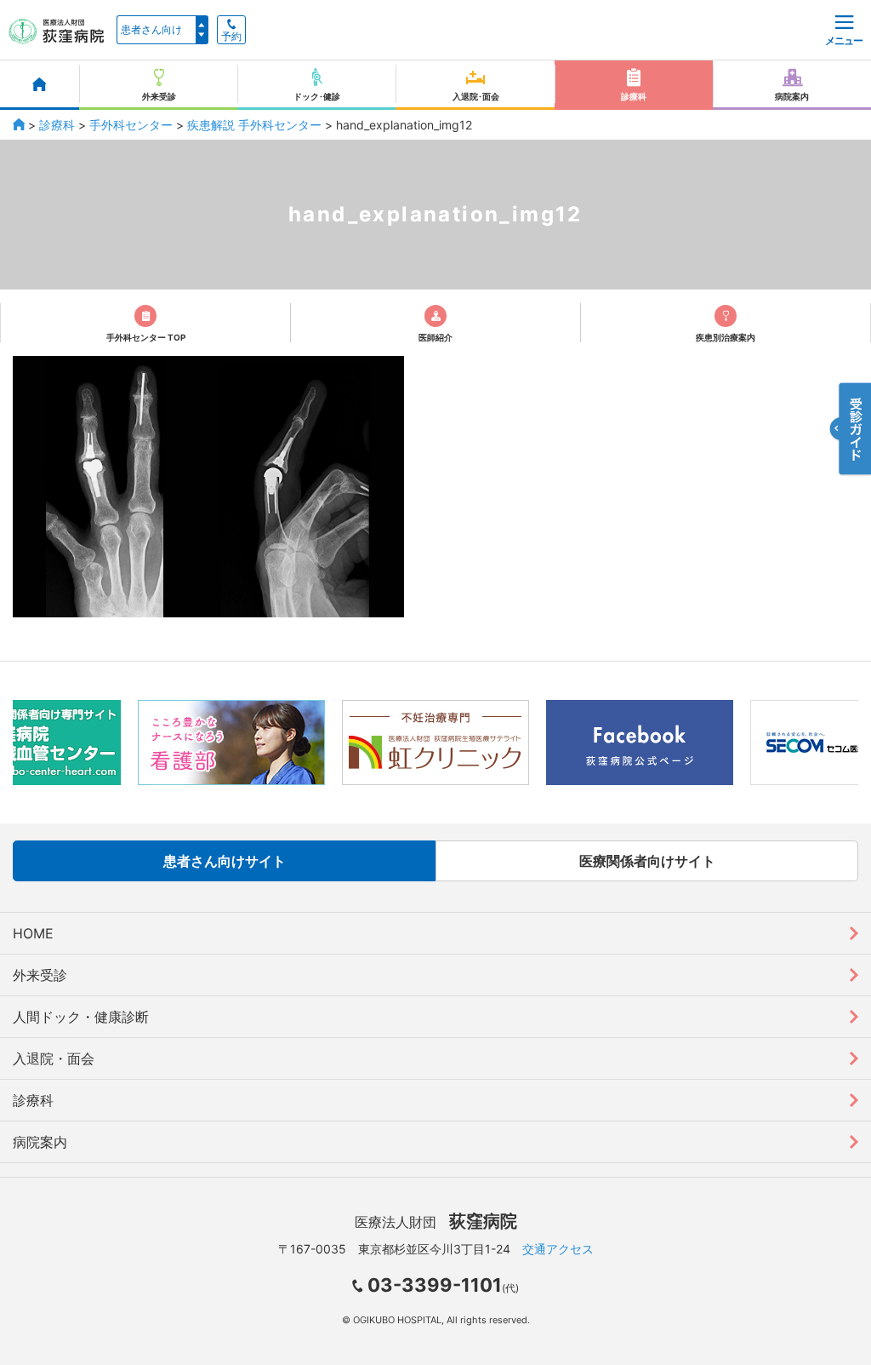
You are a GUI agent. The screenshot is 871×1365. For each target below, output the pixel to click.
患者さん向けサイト (224, 860)
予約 (231, 37)
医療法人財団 (436, 1221)
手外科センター (131, 125)
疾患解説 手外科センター (254, 125)
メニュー (843, 40)
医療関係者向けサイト (647, 860)
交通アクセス (558, 1249)
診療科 (57, 125)
